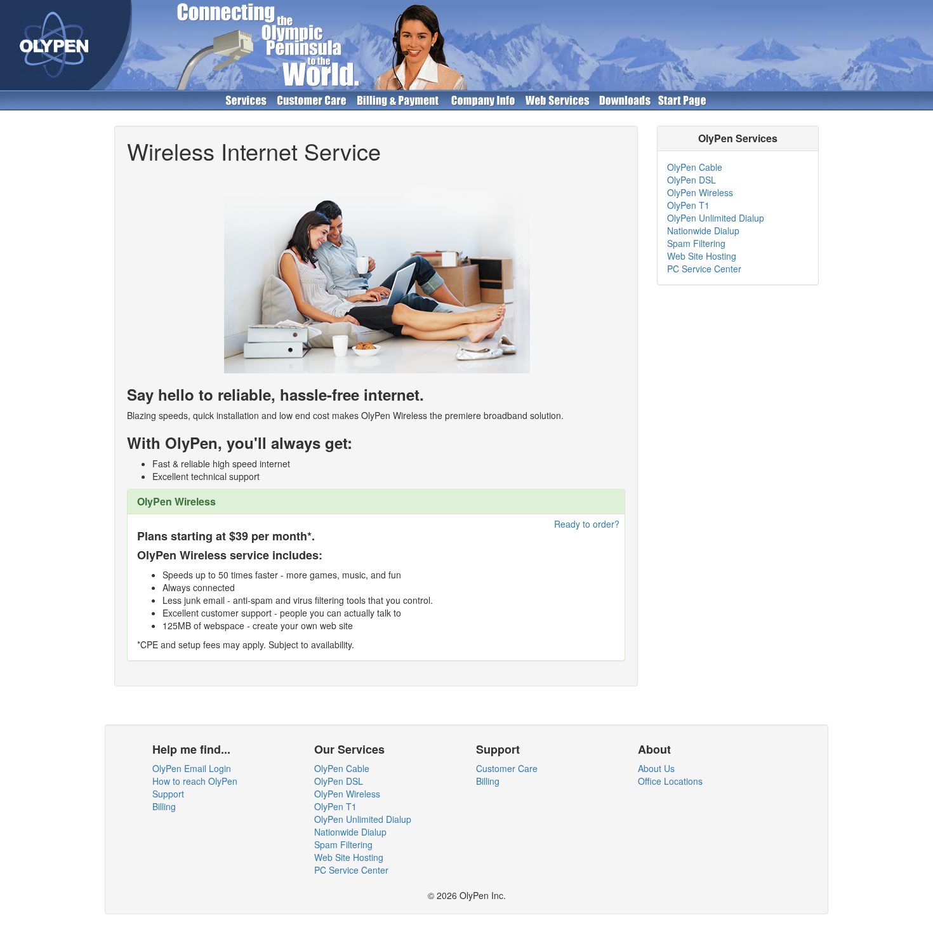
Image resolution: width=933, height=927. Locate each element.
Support (168, 793)
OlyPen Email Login (191, 768)
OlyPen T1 (688, 205)
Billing (164, 806)
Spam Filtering (696, 243)
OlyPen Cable (694, 167)
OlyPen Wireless (700, 192)
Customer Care (507, 768)
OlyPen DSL (691, 179)
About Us (656, 768)
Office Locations (670, 781)
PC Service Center (704, 268)
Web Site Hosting (701, 256)
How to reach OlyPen (194, 781)
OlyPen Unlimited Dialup (715, 217)
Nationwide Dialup (703, 230)
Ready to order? (586, 523)
